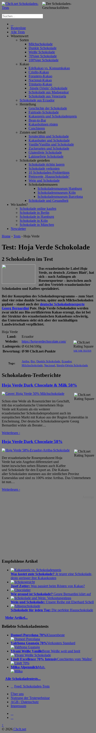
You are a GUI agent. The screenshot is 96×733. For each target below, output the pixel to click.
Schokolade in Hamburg (37, 216)
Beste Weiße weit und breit (45, 651)
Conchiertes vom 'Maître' (51, 659)
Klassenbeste (38, 635)
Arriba (25, 361)
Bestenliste (18, 28)
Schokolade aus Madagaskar (49, 92)
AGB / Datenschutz (25, 702)
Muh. (28, 667)
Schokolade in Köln (34, 220)
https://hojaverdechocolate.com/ (44, 341)
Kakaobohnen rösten (43, 124)
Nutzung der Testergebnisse (30, 698)
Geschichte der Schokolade (48, 108)
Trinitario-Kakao (40, 84)
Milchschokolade (41, 44)
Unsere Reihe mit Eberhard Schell (52, 602)
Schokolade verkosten (44, 168)
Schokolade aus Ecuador (37, 100)
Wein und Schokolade (44, 180)
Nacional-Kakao (40, 80)
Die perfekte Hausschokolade (52, 610)
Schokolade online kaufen (38, 208)
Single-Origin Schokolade (72, 365)
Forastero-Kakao (40, 76)
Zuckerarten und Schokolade (49, 148)
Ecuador (66, 361)
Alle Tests (18, 32)
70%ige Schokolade (43, 56)
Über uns (17, 694)
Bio (33, 361)
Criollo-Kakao (39, 72)
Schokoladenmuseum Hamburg (60, 188)
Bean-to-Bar (37, 120)
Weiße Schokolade (42, 52)
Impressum (18, 706)
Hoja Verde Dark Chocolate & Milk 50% (39, 385)
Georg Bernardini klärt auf (51, 594)
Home (6, 236)
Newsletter (18, 229)
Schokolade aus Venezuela (47, 96)
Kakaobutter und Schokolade (49, 140)
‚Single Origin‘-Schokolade (48, 88)
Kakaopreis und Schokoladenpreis (53, 116)
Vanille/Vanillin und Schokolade (51, 144)
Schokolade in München (37, 224)
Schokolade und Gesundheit (48, 200)
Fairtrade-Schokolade (44, 112)
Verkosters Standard (43, 643)
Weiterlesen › (11, 433)
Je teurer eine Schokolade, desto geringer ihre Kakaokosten (51, 576)
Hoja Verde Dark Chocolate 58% (32, 441)
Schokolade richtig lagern (47, 164)
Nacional (49, 365)
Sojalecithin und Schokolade (49, 136)
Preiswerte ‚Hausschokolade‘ (49, 176)
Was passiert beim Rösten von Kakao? (48, 586)
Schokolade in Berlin (34, 212)
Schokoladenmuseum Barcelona (60, 196)
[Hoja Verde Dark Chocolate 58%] (36, 450)
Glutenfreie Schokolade (45, 152)
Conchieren (37, 128)
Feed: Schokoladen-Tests (32, 686)
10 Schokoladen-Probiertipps (49, 172)
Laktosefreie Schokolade (46, 156)
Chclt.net (19, 729)
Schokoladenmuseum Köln (57, 192)
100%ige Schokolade (43, 60)
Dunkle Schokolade (42, 48)
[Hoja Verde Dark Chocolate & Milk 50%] (33, 393)
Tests (17, 236)
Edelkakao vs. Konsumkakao (49, 68)
